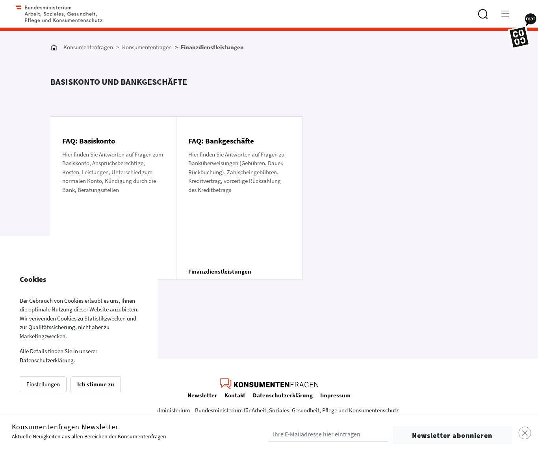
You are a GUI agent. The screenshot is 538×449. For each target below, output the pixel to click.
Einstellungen (43, 384)
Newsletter (202, 395)
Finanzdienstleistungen (212, 47)
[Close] (525, 433)
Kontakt (234, 395)
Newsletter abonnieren (452, 435)
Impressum (335, 395)
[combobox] (495, 17)
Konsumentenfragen (88, 47)
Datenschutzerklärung (47, 360)
